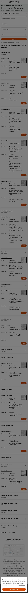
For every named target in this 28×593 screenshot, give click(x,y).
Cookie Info (22, 585)
